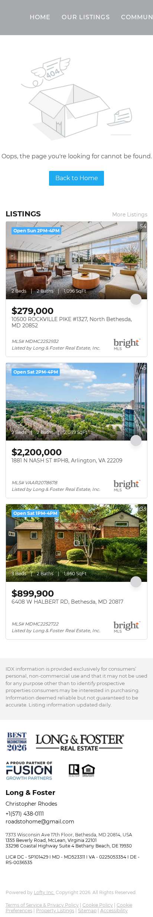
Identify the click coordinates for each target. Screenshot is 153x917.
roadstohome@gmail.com (40, 821)
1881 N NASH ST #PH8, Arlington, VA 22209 (67, 460)
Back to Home (76, 178)
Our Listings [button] (86, 17)
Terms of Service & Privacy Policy (42, 905)
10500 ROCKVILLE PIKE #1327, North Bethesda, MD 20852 (72, 322)
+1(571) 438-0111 (25, 813)
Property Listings (55, 910)
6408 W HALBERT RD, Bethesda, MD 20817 (67, 602)
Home (40, 17)
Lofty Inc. (44, 892)
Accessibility (114, 910)
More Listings (129, 214)
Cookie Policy (97, 905)
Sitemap (87, 910)
